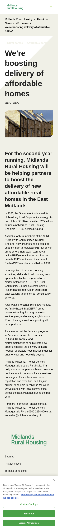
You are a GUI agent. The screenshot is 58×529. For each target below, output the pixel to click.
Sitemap (9, 456)
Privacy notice (13, 463)
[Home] (15, 7)
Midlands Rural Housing (19, 19)
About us (42, 19)
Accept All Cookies (29, 523)
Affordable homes (38, 43)
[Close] (54, 480)
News (8, 23)
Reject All (29, 513)
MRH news (22, 23)
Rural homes (15, 43)
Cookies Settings (29, 504)
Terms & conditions (16, 470)
